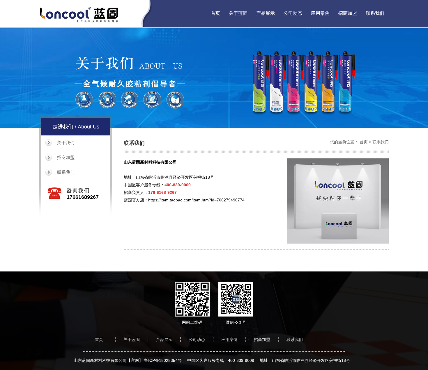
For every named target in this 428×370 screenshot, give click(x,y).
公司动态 (293, 13)
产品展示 (265, 13)
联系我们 (375, 13)
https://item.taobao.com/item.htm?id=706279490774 (196, 200)
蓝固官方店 (134, 200)
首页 (215, 13)
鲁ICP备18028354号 (163, 360)
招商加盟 (347, 13)
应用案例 (320, 13)
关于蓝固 (238, 13)
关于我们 (66, 142)
